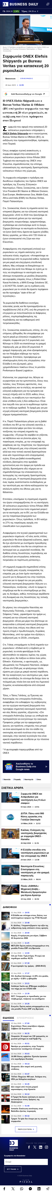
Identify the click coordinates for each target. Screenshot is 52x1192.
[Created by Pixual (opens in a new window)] (26, 1181)
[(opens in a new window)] (4, 1189)
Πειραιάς (17, 780)
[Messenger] (30, 1189)
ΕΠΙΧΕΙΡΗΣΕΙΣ (27, 78)
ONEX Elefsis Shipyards (15, 133)
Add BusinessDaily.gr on (26, 94)
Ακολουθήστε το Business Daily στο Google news (26, 767)
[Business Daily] (20, 4)
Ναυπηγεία (29, 780)
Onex (39, 780)
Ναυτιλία (7, 780)
